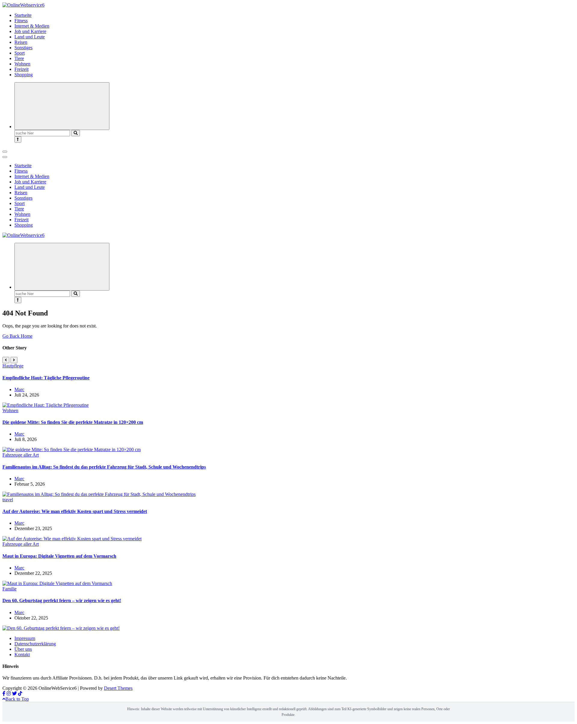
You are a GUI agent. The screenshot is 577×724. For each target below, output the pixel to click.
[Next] (14, 360)
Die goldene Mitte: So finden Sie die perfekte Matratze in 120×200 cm (72, 422)
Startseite (23, 15)
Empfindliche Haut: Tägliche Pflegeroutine (46, 377)
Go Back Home (17, 336)
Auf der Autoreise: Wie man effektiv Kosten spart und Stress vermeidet (74, 511)
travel (7, 499)
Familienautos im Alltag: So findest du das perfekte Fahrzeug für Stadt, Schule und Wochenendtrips (104, 466)
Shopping (23, 74)
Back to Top (17, 698)
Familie (9, 588)
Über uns (23, 649)
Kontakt (22, 654)
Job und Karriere (30, 31)
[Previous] (5, 360)
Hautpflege (12, 365)
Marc (19, 389)
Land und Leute (29, 36)
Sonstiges (23, 47)
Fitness (21, 20)
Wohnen (22, 63)
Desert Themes (118, 688)
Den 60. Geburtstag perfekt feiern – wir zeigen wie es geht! (61, 600)
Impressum (24, 638)
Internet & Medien (31, 26)
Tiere (19, 58)
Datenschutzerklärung (35, 643)
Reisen (20, 42)
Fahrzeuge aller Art (20, 454)
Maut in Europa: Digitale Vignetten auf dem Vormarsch (59, 556)
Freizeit (21, 69)
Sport (19, 53)
